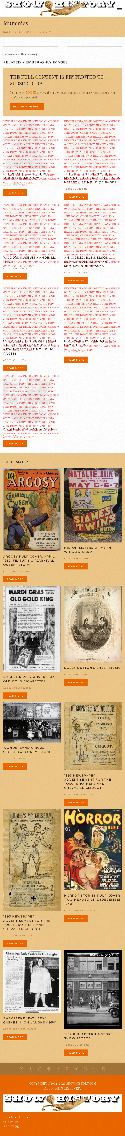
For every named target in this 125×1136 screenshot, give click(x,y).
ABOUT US (11, 1127)
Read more (15, 192)
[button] (119, 8)
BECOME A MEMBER (27, 106)
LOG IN (31, 92)
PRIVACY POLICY (15, 1117)
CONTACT (10, 1122)
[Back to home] (60, 8)
